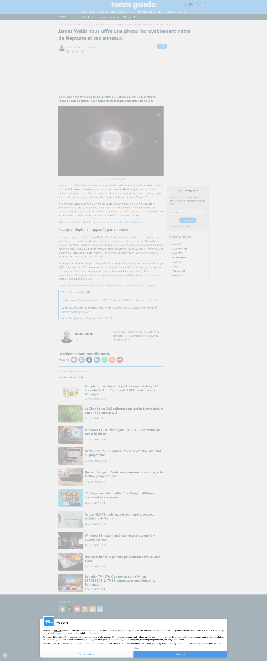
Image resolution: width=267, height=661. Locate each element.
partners (57, 631)
